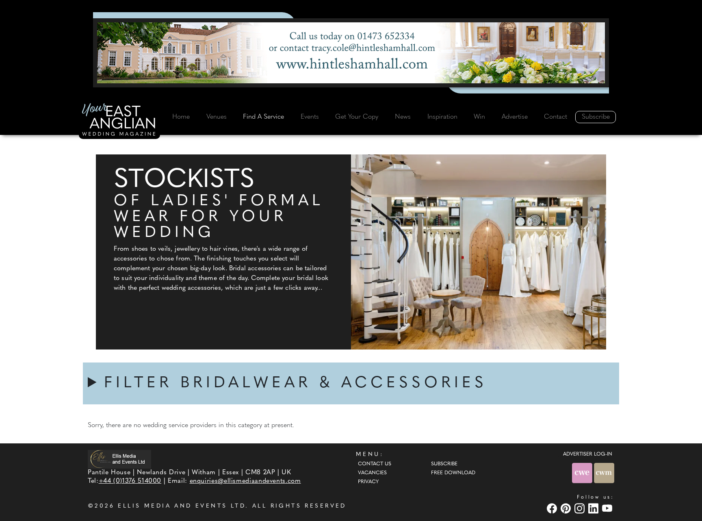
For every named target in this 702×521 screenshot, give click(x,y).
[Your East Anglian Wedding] (119, 121)
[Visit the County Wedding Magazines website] (604, 473)
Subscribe (596, 117)
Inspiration (442, 117)
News (403, 117)
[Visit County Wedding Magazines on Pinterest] (567, 508)
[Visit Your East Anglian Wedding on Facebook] (553, 508)
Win (479, 117)
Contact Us (374, 464)
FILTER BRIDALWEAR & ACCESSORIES (295, 383)
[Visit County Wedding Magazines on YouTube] (608, 508)
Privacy (368, 482)
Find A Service (263, 117)
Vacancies (372, 473)
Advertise (515, 117)
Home (181, 117)
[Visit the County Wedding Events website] (583, 473)
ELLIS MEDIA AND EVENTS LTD (181, 506)
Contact (555, 117)
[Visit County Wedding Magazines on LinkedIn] (594, 508)
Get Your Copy (356, 117)
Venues (216, 117)
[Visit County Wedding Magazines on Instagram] (580, 508)
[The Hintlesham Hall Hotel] (351, 53)
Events (310, 117)
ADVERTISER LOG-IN (587, 454)
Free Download (453, 473)
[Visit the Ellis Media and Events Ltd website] (119, 459)
